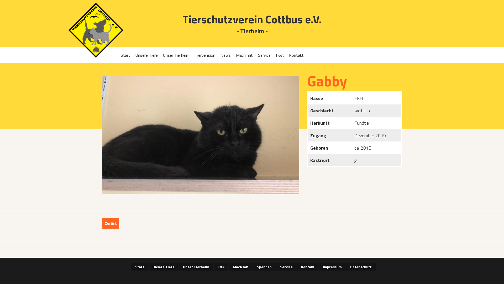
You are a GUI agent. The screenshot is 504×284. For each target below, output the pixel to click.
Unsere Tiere (146, 55)
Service (264, 55)
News (225, 55)
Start (125, 55)
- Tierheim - (252, 31)
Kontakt (296, 55)
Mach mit (244, 55)
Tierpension (205, 55)
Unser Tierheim (176, 55)
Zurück (111, 223)
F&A (280, 55)
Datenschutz (361, 267)
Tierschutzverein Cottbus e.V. (252, 19)
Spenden (264, 267)
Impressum (332, 267)
